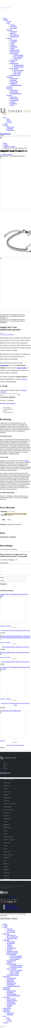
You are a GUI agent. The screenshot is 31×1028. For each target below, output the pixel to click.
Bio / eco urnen (13, 28)
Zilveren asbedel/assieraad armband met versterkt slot (15, 647)
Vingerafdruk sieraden (15, 75)
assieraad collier (21, 368)
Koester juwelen (13, 60)
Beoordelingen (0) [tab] (8, 412)
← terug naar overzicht (6, 154)
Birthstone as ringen (14, 50)
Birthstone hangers (14, 98)
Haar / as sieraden (14, 68)
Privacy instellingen (8, 854)
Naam (1, 577)
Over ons (9, 122)
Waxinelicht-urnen (14, 36)
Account (5, 125)
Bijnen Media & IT (12, 896)
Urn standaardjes (14, 100)
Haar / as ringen (17, 73)
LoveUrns (24, 379)
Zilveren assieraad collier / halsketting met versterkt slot (16, 661)
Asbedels (12, 43)
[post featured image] (15, 654)
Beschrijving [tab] (7, 407)
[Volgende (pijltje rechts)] (2, 1027)
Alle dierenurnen (14, 90)
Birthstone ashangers (15, 51)
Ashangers (12, 45)
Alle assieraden (13, 40)
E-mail (2, 580)
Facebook (2, 403)
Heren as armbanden (18, 56)
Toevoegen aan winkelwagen (8, 397)
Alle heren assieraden (18, 55)
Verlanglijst (10, 128)
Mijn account (10, 127)
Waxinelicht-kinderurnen (15, 85)
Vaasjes (12, 105)
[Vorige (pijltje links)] (0, 1027)
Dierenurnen (9, 88)
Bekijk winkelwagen (5, 918)
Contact (5, 124)
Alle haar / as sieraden (19, 70)
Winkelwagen (10, 130)
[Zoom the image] (12, 758)
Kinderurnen (10, 77)
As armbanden (13, 41)
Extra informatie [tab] (8, 409)
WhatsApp (12, 403)
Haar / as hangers (18, 71)
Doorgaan (14, 918)
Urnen (8, 23)
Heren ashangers (17, 58)
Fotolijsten (12, 102)
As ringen (12, 48)
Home (5, 18)
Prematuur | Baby (14, 82)
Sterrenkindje (13, 80)
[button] (5, 133)
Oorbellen (12, 61)
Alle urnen (12, 25)
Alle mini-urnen (13, 31)
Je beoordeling (4, 563)
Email (7, 403)
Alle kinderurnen (14, 78)
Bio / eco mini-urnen (14, 35)
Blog (8, 119)
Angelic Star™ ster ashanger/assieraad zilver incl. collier (15, 630)
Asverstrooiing (13, 26)
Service (9, 120)
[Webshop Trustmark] (4, 892)
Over (4, 117)
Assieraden (9, 38)
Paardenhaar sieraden (19, 66)
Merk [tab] (5, 410)
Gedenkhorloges (13, 46)
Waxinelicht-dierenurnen (15, 93)
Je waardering (4, 560)
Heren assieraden (14, 53)
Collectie (5, 20)
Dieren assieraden (14, 63)
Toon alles (9, 21)
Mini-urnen (9, 30)
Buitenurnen (9, 87)
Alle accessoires (13, 97)
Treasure (26, 460)
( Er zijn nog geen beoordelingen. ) (7, 334)
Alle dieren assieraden (18, 65)
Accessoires (9, 95)
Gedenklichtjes (13, 83)
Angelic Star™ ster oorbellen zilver (15, 745)
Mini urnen (6, 933)
